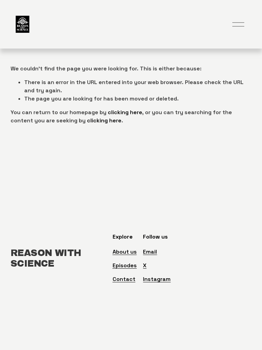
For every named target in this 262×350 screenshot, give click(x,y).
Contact (124, 279)
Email (150, 251)
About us (125, 251)
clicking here (125, 112)
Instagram (157, 279)
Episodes (125, 265)
